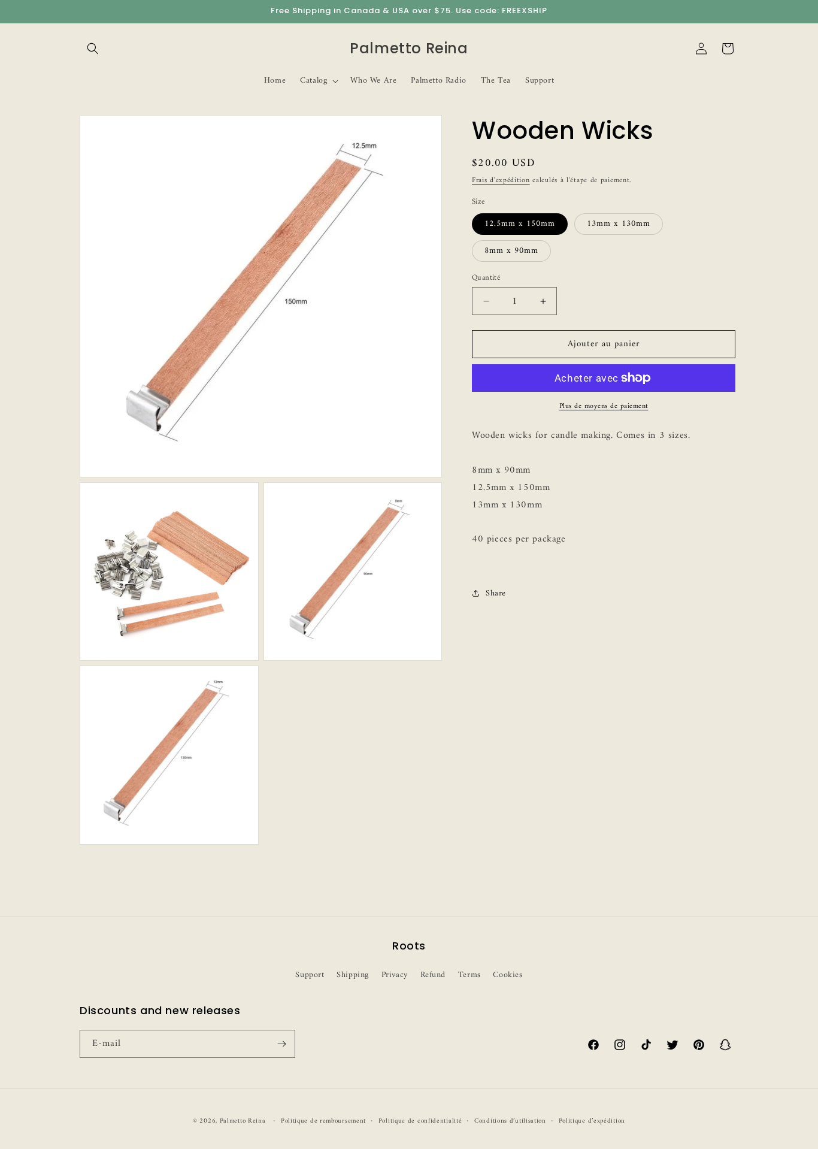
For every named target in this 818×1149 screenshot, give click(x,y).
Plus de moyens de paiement (604, 406)
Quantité (486, 278)
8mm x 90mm (511, 250)
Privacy (394, 974)
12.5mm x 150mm (519, 223)
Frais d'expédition (501, 180)
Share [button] (496, 593)
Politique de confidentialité (420, 1121)
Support (309, 974)
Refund (433, 974)
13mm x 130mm (618, 223)
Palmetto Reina (243, 1121)
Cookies (507, 974)
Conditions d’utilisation (510, 1121)
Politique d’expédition (592, 1121)
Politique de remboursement (323, 1121)
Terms (469, 974)
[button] (93, 48)
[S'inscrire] (281, 1044)
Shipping (353, 974)
